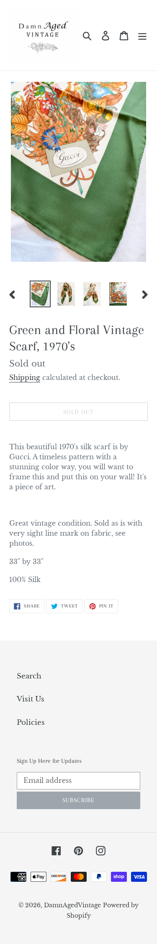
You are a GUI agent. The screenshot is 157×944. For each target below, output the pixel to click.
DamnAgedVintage (72, 905)
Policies (31, 722)
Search (29, 676)
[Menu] (142, 35)
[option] (40, 293)
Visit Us (30, 699)
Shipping (24, 377)
